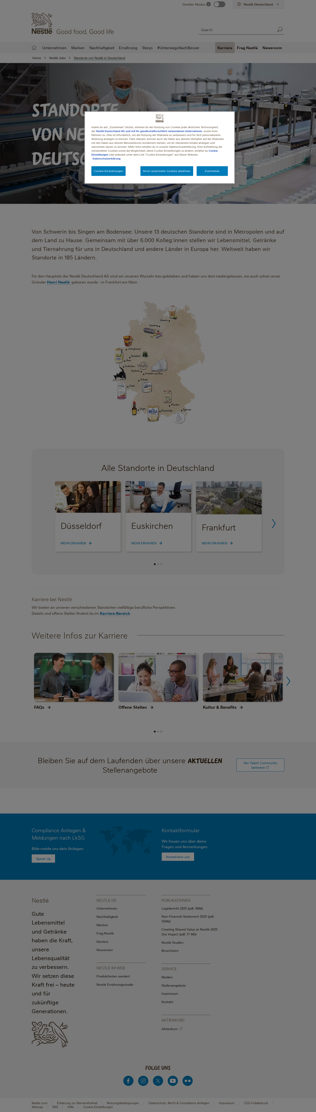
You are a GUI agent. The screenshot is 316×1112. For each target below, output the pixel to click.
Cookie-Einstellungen (108, 171)
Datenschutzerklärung (107, 158)
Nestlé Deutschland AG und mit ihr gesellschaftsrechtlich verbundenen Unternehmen (149, 131)
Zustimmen (212, 171)
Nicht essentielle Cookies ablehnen (166, 171)
